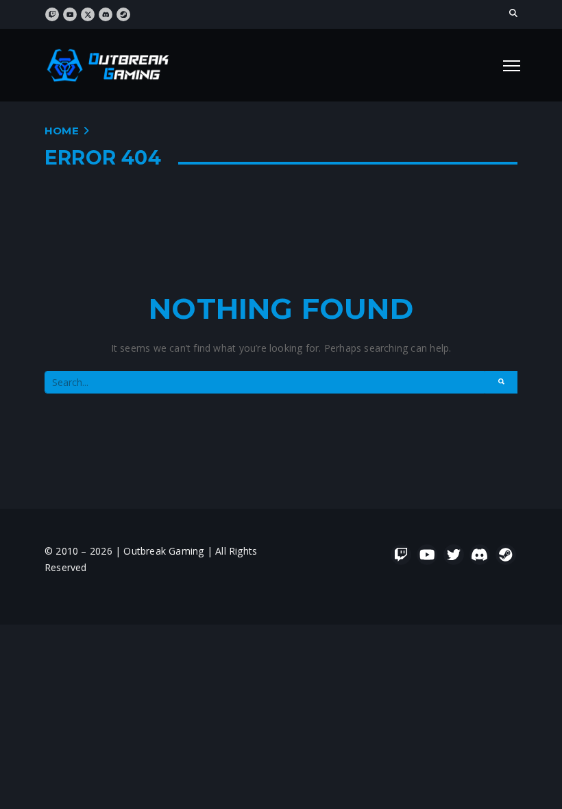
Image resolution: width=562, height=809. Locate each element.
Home (62, 130)
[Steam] (506, 554)
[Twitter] (453, 554)
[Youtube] (427, 554)
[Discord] (479, 554)
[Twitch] (401, 554)
